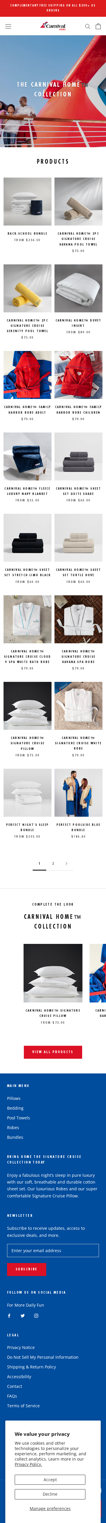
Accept (50, 1479)
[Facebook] (9, 1315)
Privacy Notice (21, 1347)
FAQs (12, 1396)
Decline (50, 1494)
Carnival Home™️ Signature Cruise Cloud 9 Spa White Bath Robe (27, 657)
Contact (14, 1386)
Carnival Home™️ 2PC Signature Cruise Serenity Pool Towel (27, 326)
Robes (13, 1127)
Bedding (15, 1108)
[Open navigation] (8, 26)
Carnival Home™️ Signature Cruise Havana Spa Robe (78, 657)
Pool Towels (18, 1118)
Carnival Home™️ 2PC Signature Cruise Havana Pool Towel (78, 239)
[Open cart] (98, 26)
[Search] (87, 26)
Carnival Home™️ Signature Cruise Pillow (27, 743)
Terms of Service (23, 1405)
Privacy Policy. (28, 1464)
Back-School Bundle (27, 234)
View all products (53, 1052)
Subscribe (27, 1269)
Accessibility (19, 1376)
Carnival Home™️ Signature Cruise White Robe (78, 743)
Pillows (14, 1098)
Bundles (15, 1137)
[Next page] (66, 864)
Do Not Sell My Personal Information (43, 1357)
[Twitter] (23, 1315)
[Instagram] (36, 1315)
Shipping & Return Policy (31, 1367)
